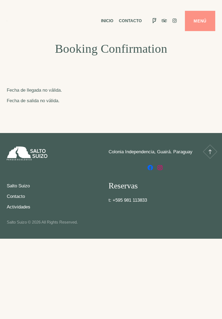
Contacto (130, 20)
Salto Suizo (18, 185)
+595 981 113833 (130, 200)
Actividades (18, 207)
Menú (200, 21)
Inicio (107, 20)
